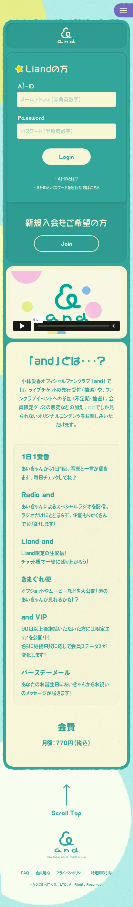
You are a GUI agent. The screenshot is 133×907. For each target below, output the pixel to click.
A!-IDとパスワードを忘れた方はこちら (68, 187)
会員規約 (43, 873)
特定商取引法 (101, 873)
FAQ (25, 873)
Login (66, 156)
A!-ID (26, 86)
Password (31, 117)
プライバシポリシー (70, 873)
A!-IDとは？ (68, 179)
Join (66, 243)
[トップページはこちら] (66, 35)
